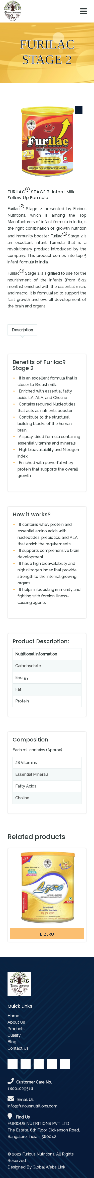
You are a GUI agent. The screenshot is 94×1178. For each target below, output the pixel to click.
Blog (12, 1041)
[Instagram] (65, 1064)
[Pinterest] (52, 1064)
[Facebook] (13, 1064)
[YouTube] (39, 1064)
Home (13, 1015)
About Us (16, 1022)
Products (16, 1028)
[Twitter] (26, 1064)
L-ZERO (47, 934)
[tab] (22, 329)
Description (22, 329)
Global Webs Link (49, 1167)
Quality (14, 1035)
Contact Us (18, 1048)
